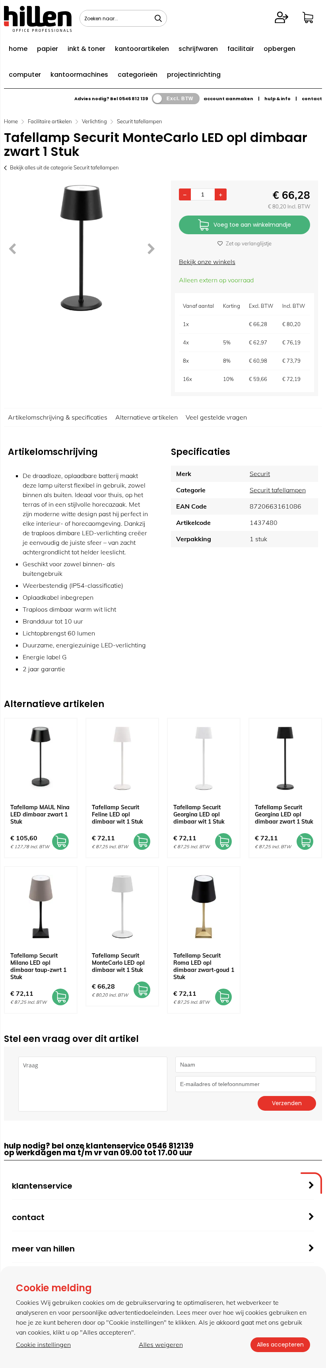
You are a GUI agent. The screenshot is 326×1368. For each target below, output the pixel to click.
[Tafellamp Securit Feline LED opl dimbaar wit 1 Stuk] (122, 758)
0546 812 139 (133, 98)
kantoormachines (79, 74)
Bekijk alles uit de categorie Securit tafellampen (64, 167)
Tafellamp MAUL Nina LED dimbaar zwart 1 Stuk (40, 814)
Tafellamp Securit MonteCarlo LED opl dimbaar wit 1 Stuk (118, 963)
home (18, 48)
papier (47, 48)
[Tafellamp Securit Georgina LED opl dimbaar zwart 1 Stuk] (285, 758)
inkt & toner (86, 48)
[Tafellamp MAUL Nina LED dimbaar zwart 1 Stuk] (41, 758)
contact (312, 98)
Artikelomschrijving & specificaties (57, 417)
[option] (81, 248)
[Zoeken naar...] (158, 18)
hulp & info (277, 98)
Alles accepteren (280, 1345)
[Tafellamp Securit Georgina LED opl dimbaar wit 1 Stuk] (204, 758)
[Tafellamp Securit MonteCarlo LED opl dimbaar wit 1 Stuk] (122, 906)
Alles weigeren (161, 1345)
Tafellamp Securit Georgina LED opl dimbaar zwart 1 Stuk (284, 814)
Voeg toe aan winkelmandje (252, 225)
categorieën (137, 74)
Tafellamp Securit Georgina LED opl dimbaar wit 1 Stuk (199, 814)
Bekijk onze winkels (207, 262)
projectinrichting (194, 74)
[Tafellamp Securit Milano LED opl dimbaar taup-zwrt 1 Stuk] (41, 906)
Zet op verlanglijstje (249, 243)
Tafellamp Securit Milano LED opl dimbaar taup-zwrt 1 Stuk (38, 966)
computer (25, 74)
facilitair (240, 48)
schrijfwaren (198, 48)
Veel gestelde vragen (216, 417)
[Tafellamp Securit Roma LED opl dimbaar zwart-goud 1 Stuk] (204, 906)
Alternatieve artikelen (146, 417)
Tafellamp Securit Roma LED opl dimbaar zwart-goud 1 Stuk (203, 966)
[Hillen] (38, 29)
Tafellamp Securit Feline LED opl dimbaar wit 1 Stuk (117, 814)
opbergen (279, 48)
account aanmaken (228, 98)
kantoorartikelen (142, 48)
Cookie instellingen (43, 1345)
